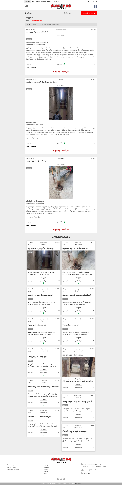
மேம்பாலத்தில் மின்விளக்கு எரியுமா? (43, 387)
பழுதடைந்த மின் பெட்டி (72, 355)
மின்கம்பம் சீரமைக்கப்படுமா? (40, 417)
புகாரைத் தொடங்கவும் (89, 13)
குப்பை (46, 471)
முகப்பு (28, 24)
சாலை (45, 464)
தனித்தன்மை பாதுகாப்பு (13, 469)
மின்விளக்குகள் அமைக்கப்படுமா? (76, 295)
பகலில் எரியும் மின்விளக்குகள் (40, 295)
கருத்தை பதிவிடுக (61, 72)
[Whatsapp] (96, 1)
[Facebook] (91, 1)
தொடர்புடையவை (61, 237)
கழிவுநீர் (46, 469)
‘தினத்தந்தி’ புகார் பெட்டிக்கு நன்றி (77, 401)
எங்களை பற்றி (11, 466)
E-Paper (43, 1)
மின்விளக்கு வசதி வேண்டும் (74, 431)
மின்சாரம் (35, 24)
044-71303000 (86, 473)
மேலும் (43, 278)
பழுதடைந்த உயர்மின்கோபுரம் (37, 161)
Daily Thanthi (36, 1)
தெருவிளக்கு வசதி (70, 325)
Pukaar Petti (27, 1)
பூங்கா (45, 473)
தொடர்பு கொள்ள (11, 467)
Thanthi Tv (56, 1)
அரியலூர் (27, 20)
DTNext (49, 1)
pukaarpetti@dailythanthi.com (91, 470)
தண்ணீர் (46, 466)
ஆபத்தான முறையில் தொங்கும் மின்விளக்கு (42, 82)
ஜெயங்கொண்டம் (37, 20)
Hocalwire (78, 484)
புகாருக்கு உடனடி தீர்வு (38, 357)
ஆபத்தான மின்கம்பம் (37, 325)
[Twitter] (94, 1)
